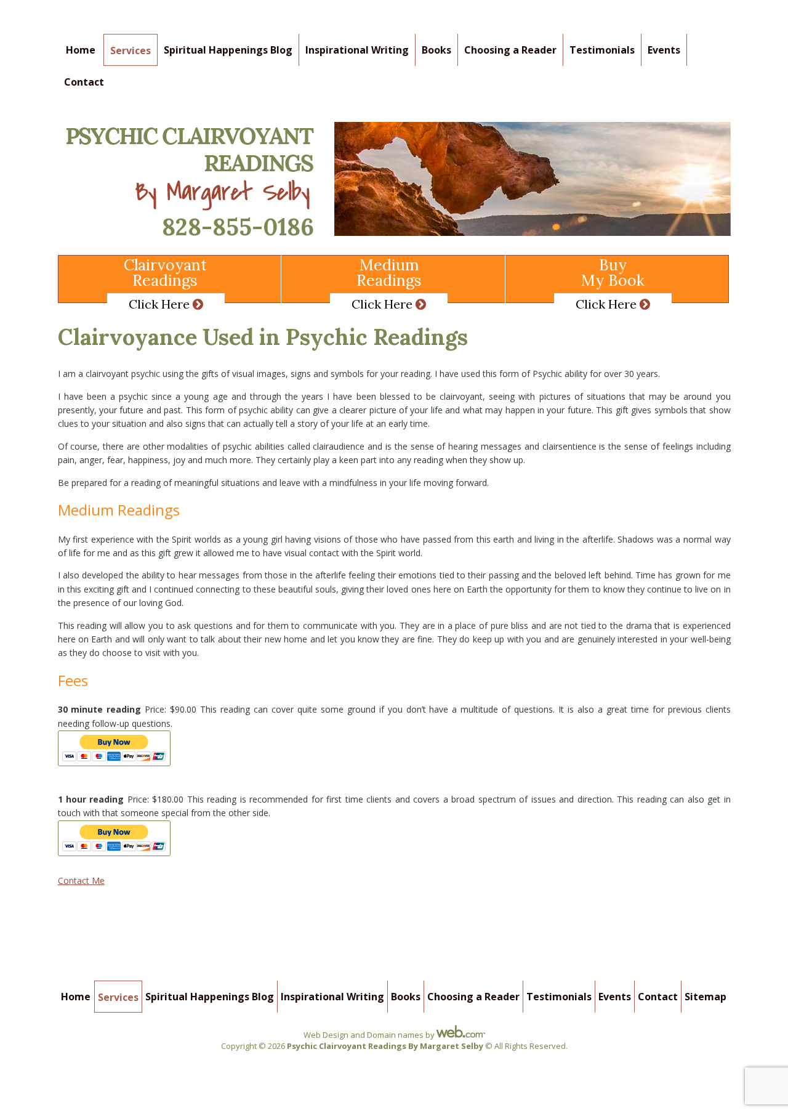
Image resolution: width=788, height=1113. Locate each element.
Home (80, 50)
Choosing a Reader (510, 50)
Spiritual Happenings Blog (228, 50)
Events (664, 50)
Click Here (161, 304)
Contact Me (81, 880)
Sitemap (705, 996)
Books (436, 50)
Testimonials (602, 50)
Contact (84, 82)
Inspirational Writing (357, 50)
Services (130, 50)
